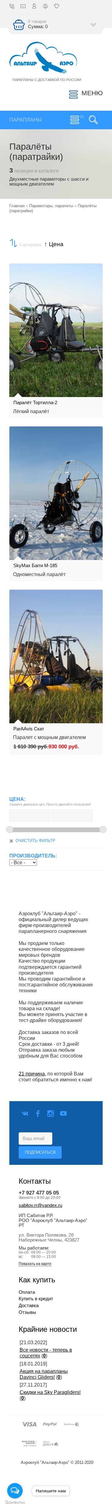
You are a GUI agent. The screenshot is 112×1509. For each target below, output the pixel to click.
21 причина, (32, 1073)
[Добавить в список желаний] (18, 376)
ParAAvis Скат (28, 728)
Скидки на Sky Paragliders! (50, 1392)
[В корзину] (18, 356)
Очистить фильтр (35, 840)
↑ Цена (53, 244)
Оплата (27, 1292)
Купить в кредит (36, 1298)
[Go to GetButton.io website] (15, 1503)
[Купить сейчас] (18, 336)
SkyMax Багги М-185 (35, 565)
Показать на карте (35, 1264)
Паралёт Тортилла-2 (35, 402)
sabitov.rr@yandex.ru (40, 1205)
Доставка (29, 1305)
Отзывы (27, 1312)
